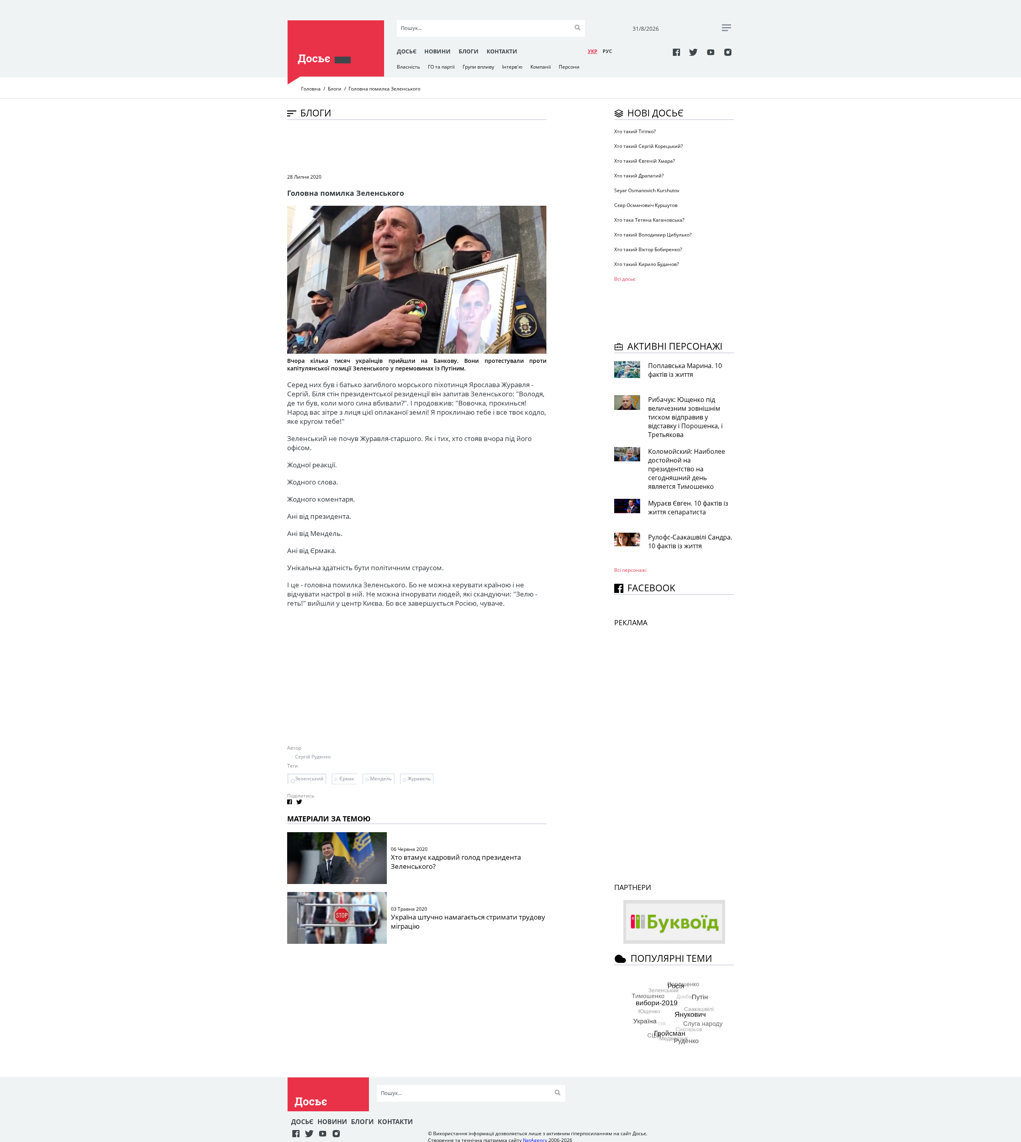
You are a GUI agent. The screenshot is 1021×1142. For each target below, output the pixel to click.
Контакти (502, 51)
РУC (607, 51)
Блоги (469, 51)
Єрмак (346, 778)
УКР (592, 51)
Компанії (540, 66)
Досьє (406, 51)
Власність (408, 66)
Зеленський (309, 778)
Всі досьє (624, 279)
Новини (437, 51)
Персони (569, 66)
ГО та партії (441, 66)
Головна (311, 88)
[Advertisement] (432, 146)
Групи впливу (478, 66)
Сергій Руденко (313, 756)
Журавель (419, 778)
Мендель (381, 778)
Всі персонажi (630, 570)
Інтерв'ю (512, 66)
